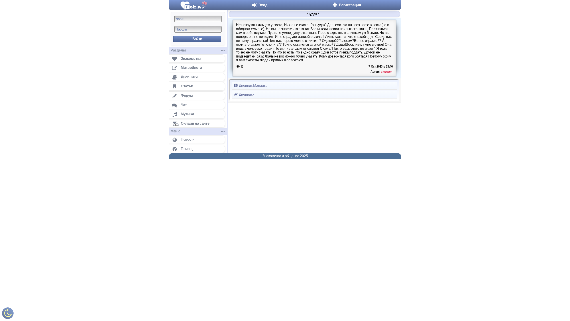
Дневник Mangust (252, 85)
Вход (263, 5)
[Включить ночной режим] (7, 314)
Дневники (246, 94)
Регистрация (350, 5)
